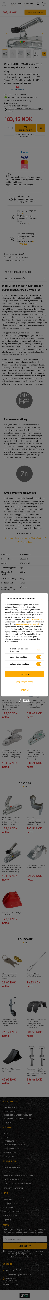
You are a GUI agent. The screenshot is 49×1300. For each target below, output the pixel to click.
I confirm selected (24, 682)
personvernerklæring (34, 619)
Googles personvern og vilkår (27, 624)
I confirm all (24, 674)
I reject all (24, 689)
